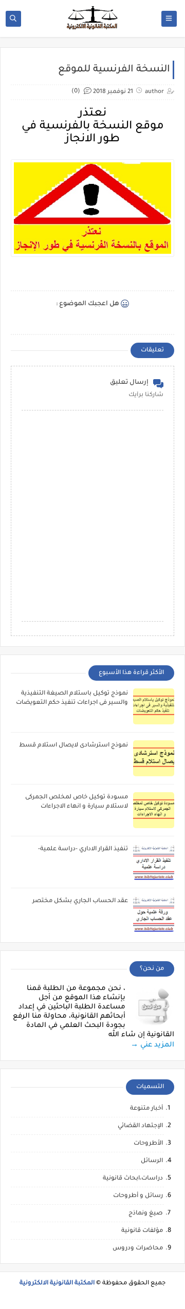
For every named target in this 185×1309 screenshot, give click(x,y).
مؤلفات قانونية (142, 1231)
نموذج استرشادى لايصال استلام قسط (73, 745)
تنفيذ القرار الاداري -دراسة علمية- (83, 849)
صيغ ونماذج (145, 1213)
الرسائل (152, 1161)
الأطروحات (148, 1143)
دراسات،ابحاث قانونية (133, 1178)
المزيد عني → (152, 1045)
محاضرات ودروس (138, 1248)
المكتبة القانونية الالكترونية (57, 1283)
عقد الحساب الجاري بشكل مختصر (80, 901)
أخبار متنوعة (146, 1109)
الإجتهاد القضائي (140, 1126)
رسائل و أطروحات (138, 1196)
